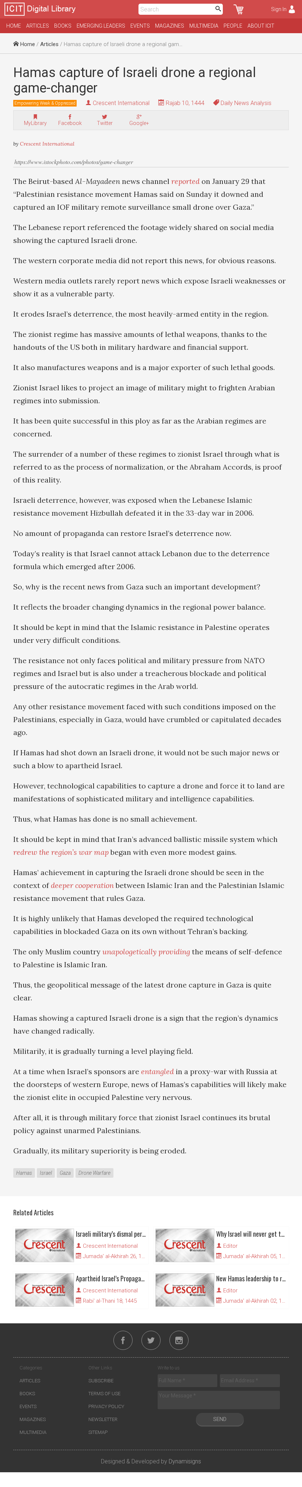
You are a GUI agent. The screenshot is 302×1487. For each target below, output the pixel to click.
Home (13, 26)
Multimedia (203, 26)
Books (62, 26)
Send (219, 1419)
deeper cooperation (82, 885)
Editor (230, 1246)
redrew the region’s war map (61, 852)
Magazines (169, 26)
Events (140, 26)
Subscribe (100, 1380)
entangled (157, 1071)
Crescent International (121, 103)
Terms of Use (104, 1393)
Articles (37, 26)
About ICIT (260, 26)
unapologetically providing (146, 951)
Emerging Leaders (101, 26)
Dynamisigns (185, 1461)
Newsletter (102, 1419)
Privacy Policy (106, 1406)
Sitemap (98, 1432)
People (233, 26)
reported (185, 181)
